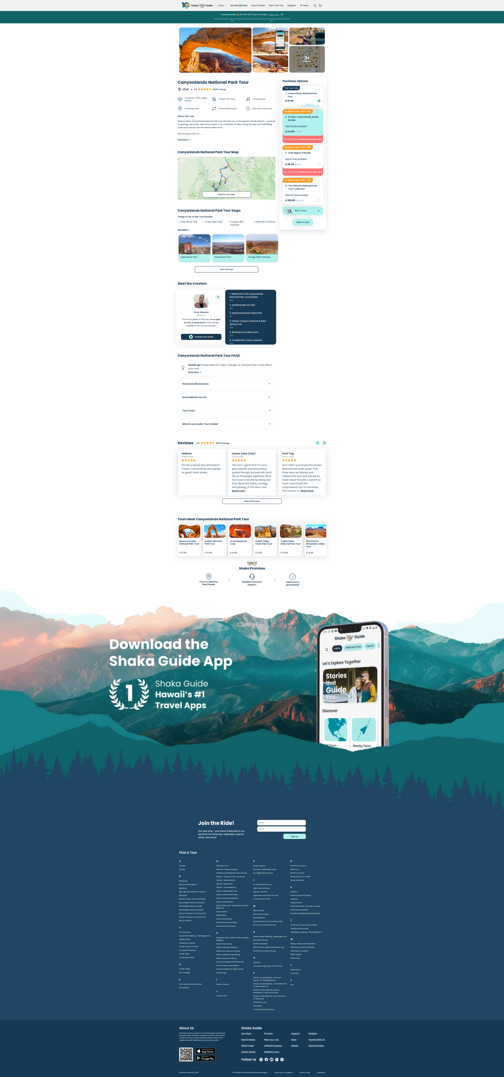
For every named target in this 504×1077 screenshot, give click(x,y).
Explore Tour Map (226, 194)
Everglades (184, 987)
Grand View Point (214, 221)
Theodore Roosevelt (299, 928)
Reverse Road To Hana (300, 876)
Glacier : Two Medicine (226, 887)
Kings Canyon (259, 865)
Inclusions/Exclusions (195, 383)
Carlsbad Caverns (187, 943)
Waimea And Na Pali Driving (302, 947)
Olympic (257, 962)
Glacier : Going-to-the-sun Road (230, 876)
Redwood (294, 869)
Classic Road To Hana (188, 946)
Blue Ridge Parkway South (190, 906)
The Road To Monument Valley (303, 925)
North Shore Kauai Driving (264, 951)
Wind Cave (295, 958)
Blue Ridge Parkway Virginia (191, 910)
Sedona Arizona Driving (300, 895)
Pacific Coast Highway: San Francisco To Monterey (269, 997)
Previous (318, 443)
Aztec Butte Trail (188, 221)
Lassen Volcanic (260, 891)
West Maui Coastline (299, 951)
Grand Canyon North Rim (227, 894)
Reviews (313, 1033)
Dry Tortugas (184, 972)
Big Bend (183, 888)
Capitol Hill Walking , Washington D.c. (195, 936)
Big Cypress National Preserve (192, 891)
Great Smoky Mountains (226, 922)
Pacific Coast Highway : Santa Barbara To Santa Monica (270, 985)
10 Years (304, 5)
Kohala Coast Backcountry (265, 869)
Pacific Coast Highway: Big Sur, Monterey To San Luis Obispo (266, 991)
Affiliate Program (273, 1045)
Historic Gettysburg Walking (228, 954)
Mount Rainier (259, 917)
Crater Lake (184, 954)
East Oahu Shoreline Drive (190, 984)
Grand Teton (221, 911)
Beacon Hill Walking (187, 884)
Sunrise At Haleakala (299, 910)
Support (291, 5)
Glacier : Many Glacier (225, 880)
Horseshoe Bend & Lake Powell (229, 969)
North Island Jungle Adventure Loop (268, 947)
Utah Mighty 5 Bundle (299, 152)
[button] (218, 297)
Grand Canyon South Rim (227, 898)
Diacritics (321, 1072)
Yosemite (294, 973)
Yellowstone (295, 969)
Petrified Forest (259, 1002)
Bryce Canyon (185, 920)
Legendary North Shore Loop (265, 895)
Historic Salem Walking (226, 958)
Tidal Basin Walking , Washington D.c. (306, 932)
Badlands (183, 881)
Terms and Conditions (284, 1072)
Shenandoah (296, 902)
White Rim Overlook (265, 221)
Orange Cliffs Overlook (236, 223)
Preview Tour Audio (204, 337)
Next (324, 443)
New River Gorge (260, 940)
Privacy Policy (305, 1072)
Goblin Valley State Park (226, 891)
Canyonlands (185, 932)
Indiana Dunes (222, 984)
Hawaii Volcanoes (224, 944)
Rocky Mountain (297, 880)
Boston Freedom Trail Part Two (192, 917)
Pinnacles (257, 1006)
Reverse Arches (297, 873)
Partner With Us (317, 1039)
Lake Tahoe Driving (261, 888)
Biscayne (183, 895)
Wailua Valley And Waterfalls (303, 943)
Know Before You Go (194, 397)
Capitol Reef (184, 939)
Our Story (246, 1033)
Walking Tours (271, 1051)
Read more (202, 490)
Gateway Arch (222, 865)
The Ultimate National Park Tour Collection (302, 187)
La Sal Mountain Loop (262, 884)
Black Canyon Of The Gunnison (192, 899)
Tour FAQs (188, 410)
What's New (247, 1045)
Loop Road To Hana (261, 899)
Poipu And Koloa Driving (263, 1009)
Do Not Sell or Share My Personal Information (250, 1072)
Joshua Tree (221, 995)
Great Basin (221, 915)
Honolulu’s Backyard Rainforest (229, 962)
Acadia (182, 865)
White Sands (295, 954)
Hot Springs (221, 972)
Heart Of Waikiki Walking (227, 947)
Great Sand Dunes (224, 919)
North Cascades (260, 943)
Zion (292, 985)
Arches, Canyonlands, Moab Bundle (303, 118)
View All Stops (226, 269)
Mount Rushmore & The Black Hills (267, 921)
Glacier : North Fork (224, 884)
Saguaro (294, 891)
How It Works (248, 1039)
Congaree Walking (187, 950)
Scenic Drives (248, 1051)
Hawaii (294, 1045)
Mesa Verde (258, 910)
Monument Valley (261, 914)
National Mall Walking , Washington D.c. (270, 936)
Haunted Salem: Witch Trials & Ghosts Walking (232, 939)
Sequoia (294, 899)
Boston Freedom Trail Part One (192, 913)
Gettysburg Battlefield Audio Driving (231, 873)
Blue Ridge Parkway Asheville (192, 902)
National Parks (316, 1045)
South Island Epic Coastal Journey (305, 906)
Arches (182, 869)
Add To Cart (302, 222)
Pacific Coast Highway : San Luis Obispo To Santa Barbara (267, 978)
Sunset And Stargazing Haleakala (305, 913)
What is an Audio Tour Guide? (200, 424)
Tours (221, 5)
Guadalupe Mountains (226, 926)
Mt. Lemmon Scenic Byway (264, 925)
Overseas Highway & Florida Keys (268, 966)
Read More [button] (193, 372)
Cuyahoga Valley (186, 957)
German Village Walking (226, 869)
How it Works (258, 5)
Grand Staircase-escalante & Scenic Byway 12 (232, 906)
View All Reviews (252, 501)
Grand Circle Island (224, 902)
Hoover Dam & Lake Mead (227, 965)
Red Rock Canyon (298, 865)
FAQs (293, 1039)
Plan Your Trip (276, 5)
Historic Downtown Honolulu (228, 951)
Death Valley (184, 969)
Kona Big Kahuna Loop (263, 873)
